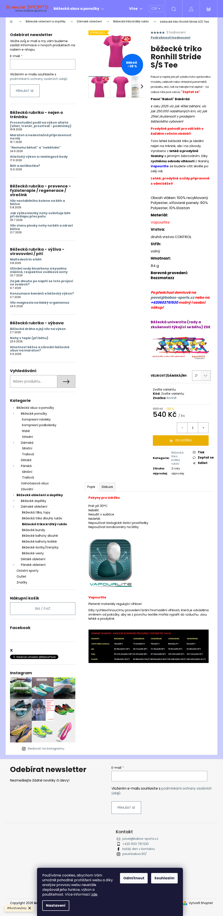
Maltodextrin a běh (26, 259)
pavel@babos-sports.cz (172, 297)
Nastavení (56, 905)
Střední (27, 437)
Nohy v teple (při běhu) (29, 338)
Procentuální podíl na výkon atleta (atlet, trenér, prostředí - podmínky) (40, 124)
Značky (22, 582)
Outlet (21, 576)
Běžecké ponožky (34, 413)
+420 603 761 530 (135, 844)
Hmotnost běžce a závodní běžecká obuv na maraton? (39, 349)
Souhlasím (164, 878)
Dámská (27, 443)
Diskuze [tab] (107, 487)
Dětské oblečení (33, 559)
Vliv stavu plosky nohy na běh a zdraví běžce (41, 227)
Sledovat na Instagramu (46, 748)
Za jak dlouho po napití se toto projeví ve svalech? (41, 283)
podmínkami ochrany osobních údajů (38, 79)
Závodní (27, 489)
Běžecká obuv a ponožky (35, 408)
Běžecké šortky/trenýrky (40, 547)
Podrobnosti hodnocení (170, 38)
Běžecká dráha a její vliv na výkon (38, 329)
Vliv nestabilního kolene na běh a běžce (37, 202)
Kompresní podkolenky (39, 425)
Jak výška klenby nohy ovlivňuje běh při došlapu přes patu (40, 215)
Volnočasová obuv (35, 483)
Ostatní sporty (28, 570)
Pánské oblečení (33, 565)
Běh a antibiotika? (25, 165)
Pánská (26, 466)
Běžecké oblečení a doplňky (40, 495)
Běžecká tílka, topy (36, 512)
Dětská (26, 460)
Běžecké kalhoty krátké (39, 541)
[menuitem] (78, 8)
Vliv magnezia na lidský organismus (39, 302)
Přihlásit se (25, 91)
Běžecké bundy (33, 530)
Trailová (28, 454)
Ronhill (171, 398)
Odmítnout (133, 878)
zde (94, 894)
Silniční (27, 448)
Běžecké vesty (33, 553)
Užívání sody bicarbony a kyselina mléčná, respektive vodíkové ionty (39, 270)
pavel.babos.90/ (134, 854)
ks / (43, 608)
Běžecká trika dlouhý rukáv (42, 518)
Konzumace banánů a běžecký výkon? (42, 293)
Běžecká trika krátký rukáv (44, 524)
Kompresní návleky (36, 419)
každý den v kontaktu (138, 849)
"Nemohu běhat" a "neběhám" (35, 147)
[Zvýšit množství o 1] (203, 427)
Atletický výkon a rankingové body (39, 156)
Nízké (26, 431)
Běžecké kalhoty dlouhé (40, 535)
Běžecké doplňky (33, 501)
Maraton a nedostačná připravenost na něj (40, 137)
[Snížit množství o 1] (182, 427)
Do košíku (184, 440)
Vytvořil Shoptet (201, 903)
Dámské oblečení (34, 506)
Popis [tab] (91, 487)
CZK (154, 8)
